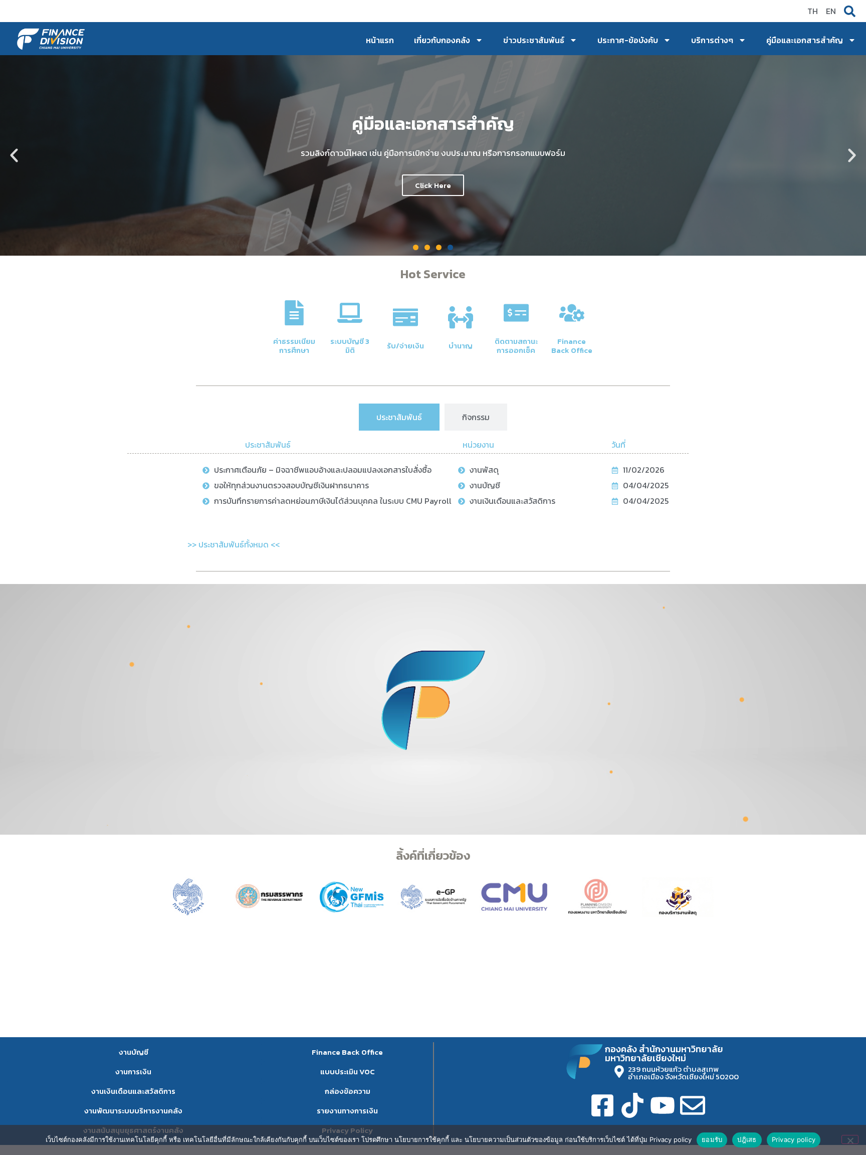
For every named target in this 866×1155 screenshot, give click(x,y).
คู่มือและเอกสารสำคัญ (804, 40)
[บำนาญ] (460, 317)
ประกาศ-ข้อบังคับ (627, 40)
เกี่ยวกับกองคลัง (442, 40)
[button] (14, 155)
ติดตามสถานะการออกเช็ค (516, 345)
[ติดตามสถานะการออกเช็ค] (516, 312)
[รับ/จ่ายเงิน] (405, 317)
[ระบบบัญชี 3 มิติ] (349, 312)
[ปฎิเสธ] (849, 1139)
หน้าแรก (380, 40)
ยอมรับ (712, 1139)
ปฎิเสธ (746, 1139)
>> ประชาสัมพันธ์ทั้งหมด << (233, 544)
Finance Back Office (571, 345)
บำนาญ (461, 345)
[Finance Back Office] (571, 312)
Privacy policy (794, 1139)
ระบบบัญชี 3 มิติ (349, 345)
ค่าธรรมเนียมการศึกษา (294, 345)
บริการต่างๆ (712, 40)
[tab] (399, 417)
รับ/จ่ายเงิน (405, 345)
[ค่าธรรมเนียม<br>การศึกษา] (294, 312)
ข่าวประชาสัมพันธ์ (533, 40)
